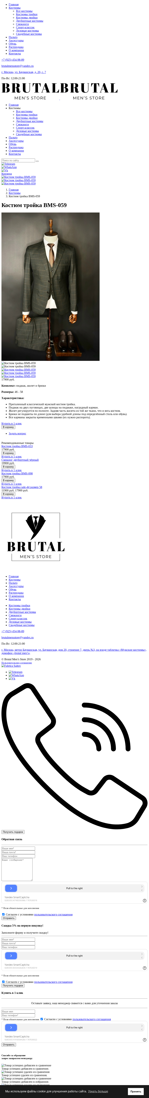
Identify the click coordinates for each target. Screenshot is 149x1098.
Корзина (6, 173)
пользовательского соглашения (53, 914)
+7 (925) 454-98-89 (12, 59)
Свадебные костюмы (29, 33)
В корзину (8, 427)
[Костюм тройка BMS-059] (18, 177)
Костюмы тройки (26, 14)
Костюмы (15, 7)
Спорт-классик (25, 27)
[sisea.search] (37, 161)
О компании (16, 50)
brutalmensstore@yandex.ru (17, 65)
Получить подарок (13, 832)
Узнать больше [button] (98, 1091)
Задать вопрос (17, 433)
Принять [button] (135, 1091)
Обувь (12, 43)
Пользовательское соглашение (16, 662)
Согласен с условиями (39, 914)
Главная (14, 4)
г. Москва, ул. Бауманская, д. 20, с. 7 (23, 72)
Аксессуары (16, 40)
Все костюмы (24, 11)
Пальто (13, 37)
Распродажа (16, 47)
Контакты (15, 53)
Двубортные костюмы (29, 20)
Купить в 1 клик (11, 423)
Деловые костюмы (27, 30)
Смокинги (22, 24)
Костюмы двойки (27, 17)
